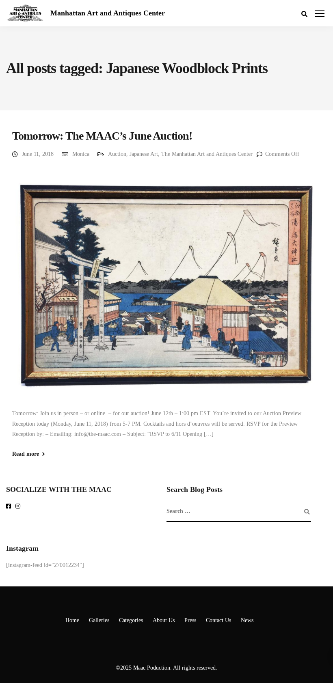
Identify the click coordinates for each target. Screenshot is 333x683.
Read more (25, 454)
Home (72, 620)
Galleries (99, 620)
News (247, 620)
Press (190, 620)
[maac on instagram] (19, 507)
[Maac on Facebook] (10, 507)
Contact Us (218, 620)
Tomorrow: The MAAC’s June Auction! (102, 135)
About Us (164, 620)
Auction (117, 154)
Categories (131, 620)
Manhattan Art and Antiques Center (107, 13)
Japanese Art (144, 154)
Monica (80, 154)
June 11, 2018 (38, 154)
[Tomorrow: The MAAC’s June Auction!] (166, 287)
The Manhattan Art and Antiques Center (207, 154)
